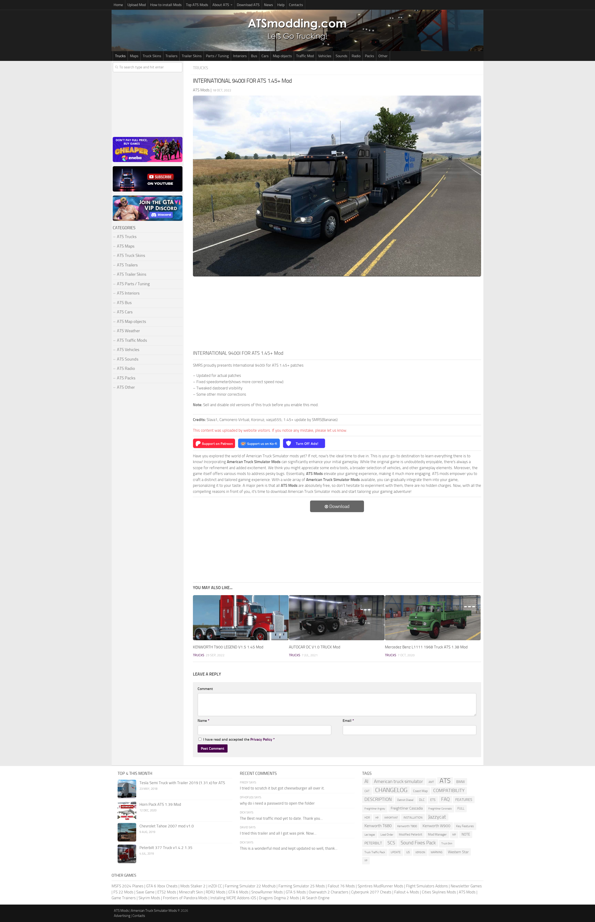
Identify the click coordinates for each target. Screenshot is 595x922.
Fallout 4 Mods (406, 892)
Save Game (145, 892)
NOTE (466, 834)
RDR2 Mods (215, 892)
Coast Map (420, 791)
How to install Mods (166, 5)
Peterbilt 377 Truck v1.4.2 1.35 (165, 847)
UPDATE (396, 852)
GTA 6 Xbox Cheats (162, 886)
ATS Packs (126, 378)
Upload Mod (136, 5)
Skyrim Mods (149, 897)
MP (454, 834)
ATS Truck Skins (131, 255)
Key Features (465, 826)
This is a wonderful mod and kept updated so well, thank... (288, 848)
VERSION (420, 852)
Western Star (458, 852)
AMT (431, 782)
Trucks (120, 56)
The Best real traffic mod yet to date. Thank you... (281, 818)
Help (280, 5)
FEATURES (463, 799)
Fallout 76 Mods (341, 886)
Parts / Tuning (217, 56)
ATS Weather (128, 330)
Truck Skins (152, 56)
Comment (205, 689)
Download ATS (248, 5)
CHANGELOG (391, 790)
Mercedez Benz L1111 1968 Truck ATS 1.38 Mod (426, 647)
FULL (460, 808)
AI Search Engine (316, 897)
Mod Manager (437, 834)
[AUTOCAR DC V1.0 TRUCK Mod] (337, 617)
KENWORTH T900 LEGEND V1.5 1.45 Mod (228, 647)
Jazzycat (437, 817)
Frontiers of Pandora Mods (185, 897)
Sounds (341, 56)
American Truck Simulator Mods (154, 911)
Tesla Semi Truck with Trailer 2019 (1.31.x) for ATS (182, 782)
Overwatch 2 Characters (328, 892)
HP (377, 817)
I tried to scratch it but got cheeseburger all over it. (282, 788)
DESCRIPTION (378, 799)
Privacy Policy (261, 739)
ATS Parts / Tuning (133, 283)
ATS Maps (125, 246)
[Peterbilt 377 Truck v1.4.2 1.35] (127, 854)
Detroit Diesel (405, 800)
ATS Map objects (131, 321)
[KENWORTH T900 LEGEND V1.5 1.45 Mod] (241, 617)
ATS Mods (467, 892)
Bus (254, 56)
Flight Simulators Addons (427, 886)
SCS (391, 843)
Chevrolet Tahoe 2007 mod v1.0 (166, 826)
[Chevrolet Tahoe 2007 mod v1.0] (127, 832)
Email (348, 720)
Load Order (386, 834)
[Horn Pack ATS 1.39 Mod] (127, 810)
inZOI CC (215, 886)
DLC (422, 800)
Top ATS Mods (197, 5)
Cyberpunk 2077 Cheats (371, 892)
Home (118, 5)
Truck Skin (446, 843)
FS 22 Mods (123, 892)
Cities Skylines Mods (439, 892)
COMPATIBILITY (449, 790)
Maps (134, 56)
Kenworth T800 (407, 826)
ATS (445, 781)
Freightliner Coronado (440, 808)
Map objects (282, 56)
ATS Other (126, 387)
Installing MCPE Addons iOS (233, 897)
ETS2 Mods (166, 892)
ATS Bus (124, 302)
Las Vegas (369, 834)
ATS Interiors (128, 293)
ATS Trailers (127, 265)
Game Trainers (124, 897)
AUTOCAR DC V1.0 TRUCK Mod (314, 647)
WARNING (436, 852)
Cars (264, 56)
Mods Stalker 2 (192, 886)
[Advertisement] (337, 314)
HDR (367, 817)
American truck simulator (398, 781)
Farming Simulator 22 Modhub (250, 886)
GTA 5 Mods (296, 892)
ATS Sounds (127, 359)
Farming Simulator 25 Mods (301, 886)
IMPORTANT (391, 817)
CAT (367, 791)
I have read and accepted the (239, 739)
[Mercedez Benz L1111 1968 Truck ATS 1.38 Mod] (433, 617)
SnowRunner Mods (267, 892)
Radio (356, 56)
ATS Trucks (126, 236)
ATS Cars (124, 312)
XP (365, 860)
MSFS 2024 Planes (127, 886)
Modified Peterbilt (410, 834)
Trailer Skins (192, 56)
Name (203, 720)
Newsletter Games (466, 886)
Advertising (122, 916)
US (408, 852)
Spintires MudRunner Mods (380, 886)
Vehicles (324, 56)
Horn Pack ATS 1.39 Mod (160, 804)
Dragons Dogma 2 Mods (279, 897)
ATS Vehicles (128, 349)
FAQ (445, 799)
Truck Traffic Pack (374, 852)
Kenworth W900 (436, 825)
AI (366, 781)
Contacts (296, 5)
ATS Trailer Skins (131, 274)
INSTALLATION (413, 817)
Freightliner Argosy (374, 808)
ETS (433, 800)
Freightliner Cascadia (407, 808)
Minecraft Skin (191, 892)
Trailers (171, 56)
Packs (369, 56)
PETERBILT (373, 843)
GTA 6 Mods (238, 892)
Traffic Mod (305, 56)
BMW (460, 781)
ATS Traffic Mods (132, 340)
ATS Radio (126, 368)
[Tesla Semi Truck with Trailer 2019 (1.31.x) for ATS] (127, 789)
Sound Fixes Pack (418, 843)
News (268, 5)
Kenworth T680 (378, 825)
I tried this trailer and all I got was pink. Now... (278, 833)
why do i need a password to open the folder (277, 803)
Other (383, 56)
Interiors (240, 56)
